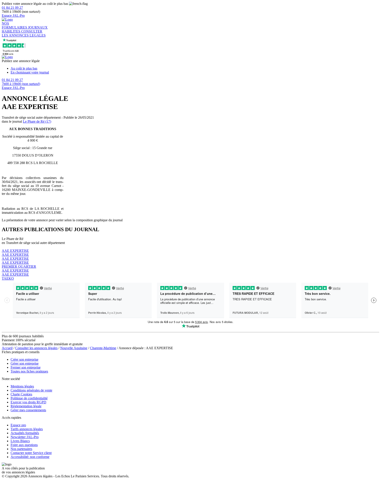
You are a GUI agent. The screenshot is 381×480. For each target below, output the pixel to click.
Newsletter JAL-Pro (25, 437)
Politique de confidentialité (29, 398)
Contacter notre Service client (31, 453)
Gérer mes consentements (28, 410)
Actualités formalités (25, 433)
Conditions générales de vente (31, 390)
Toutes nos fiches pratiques (29, 371)
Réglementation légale (26, 406)
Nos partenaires (21, 449)
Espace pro (18, 425)
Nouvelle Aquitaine (73, 348)
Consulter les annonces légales (36, 348)
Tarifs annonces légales (27, 429)
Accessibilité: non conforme (30, 457)
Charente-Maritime (103, 348)
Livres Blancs (20, 441)
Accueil (7, 348)
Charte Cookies (21, 394)
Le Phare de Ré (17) (37, 121)
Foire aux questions (24, 445)
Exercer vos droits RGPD (28, 402)
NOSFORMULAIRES (15, 25)
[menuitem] (195, 68)
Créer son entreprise (24, 359)
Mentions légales (22, 386)
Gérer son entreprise (25, 363)
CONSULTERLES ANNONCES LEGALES (24, 33)
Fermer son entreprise (26, 367)
